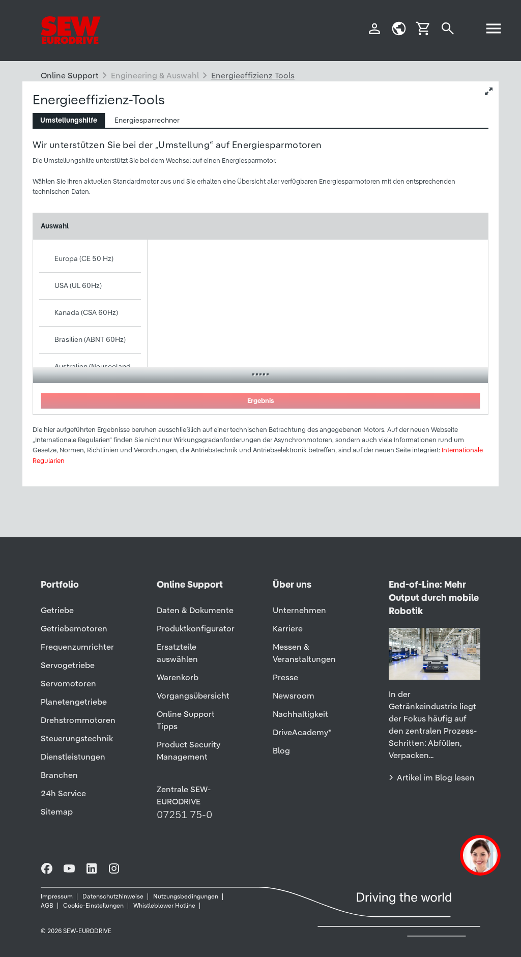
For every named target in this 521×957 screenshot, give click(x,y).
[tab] (69, 120)
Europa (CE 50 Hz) (83, 258)
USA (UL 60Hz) (78, 285)
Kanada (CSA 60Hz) (86, 312)
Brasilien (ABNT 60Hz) (90, 339)
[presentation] (69, 120)
